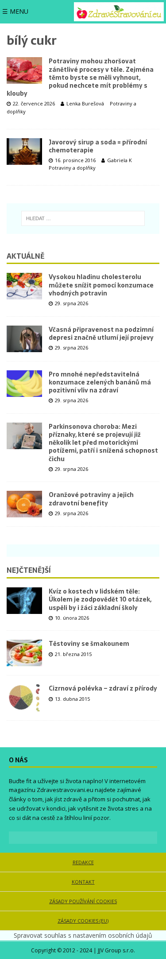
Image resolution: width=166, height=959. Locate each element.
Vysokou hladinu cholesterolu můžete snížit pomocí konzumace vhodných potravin (101, 285)
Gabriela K (119, 160)
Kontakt (83, 881)
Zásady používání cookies (83, 901)
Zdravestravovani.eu (65, 790)
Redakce (83, 862)
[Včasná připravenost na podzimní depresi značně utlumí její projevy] (24, 339)
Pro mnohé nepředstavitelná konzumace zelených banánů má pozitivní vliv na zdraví (100, 382)
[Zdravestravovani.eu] (119, 11)
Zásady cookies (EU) (83, 920)
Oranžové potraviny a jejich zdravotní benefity (91, 499)
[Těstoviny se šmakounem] (24, 653)
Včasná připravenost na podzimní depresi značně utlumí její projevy (101, 333)
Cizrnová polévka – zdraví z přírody (103, 688)
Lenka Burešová (85, 103)
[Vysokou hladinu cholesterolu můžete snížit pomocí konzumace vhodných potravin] (24, 286)
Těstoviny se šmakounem (89, 643)
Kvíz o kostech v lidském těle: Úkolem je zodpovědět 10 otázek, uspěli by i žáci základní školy (100, 599)
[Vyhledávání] (83, 218)
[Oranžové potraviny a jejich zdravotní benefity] (24, 504)
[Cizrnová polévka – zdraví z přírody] (24, 697)
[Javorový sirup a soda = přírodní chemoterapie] (24, 151)
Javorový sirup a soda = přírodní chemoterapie (98, 146)
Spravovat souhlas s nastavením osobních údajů (83, 935)
